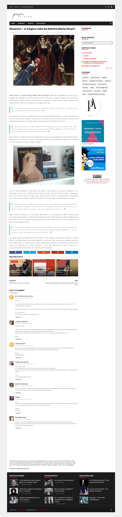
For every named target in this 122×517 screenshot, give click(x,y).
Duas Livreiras (19, 355)
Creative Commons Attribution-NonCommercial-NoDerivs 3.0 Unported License (97, 181)
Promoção (97, 91)
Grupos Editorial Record (30, 32)
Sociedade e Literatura (89, 84)
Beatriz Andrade (21, 384)
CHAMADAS (14, 261)
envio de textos (87, 91)
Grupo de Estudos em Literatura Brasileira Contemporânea (95, 62)
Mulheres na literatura (96, 81)
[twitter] (108, 7)
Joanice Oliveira (21, 322)
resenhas (67, 32)
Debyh (17, 397)
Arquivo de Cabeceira (92, 66)
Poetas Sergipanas (101, 87)
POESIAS (104, 77)
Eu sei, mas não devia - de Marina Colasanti (99, 490)
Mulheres (56, 32)
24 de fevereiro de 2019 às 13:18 (24, 323)
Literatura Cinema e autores (96, 94)
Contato (17, 7)
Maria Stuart (49, 32)
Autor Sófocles (62, 261)
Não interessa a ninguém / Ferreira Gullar (64, 490)
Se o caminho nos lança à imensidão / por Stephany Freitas (64, 500)
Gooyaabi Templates (42, 510)
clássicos (85, 87)
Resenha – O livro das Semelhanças (97, 499)
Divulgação (41, 23)
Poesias (30, 23)
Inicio (11, 7)
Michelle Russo (20, 417)
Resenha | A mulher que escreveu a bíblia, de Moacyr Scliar (42, 270)
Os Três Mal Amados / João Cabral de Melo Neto (99, 481)
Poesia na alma (95, 77)
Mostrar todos (109, 68)
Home (13, 23)
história (39, 32)
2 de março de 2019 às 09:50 (23, 419)
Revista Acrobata (90, 59)
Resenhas (21, 23)
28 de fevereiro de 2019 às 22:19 (24, 399)
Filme (84, 94)
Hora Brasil (88, 53)
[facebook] (106, 7)
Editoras (85, 81)
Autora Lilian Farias (27, 7)
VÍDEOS (105, 91)
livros (43, 32)
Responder (18, 317)
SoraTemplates (21, 510)
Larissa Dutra (20, 343)
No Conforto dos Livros (24, 296)
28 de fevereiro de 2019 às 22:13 (24, 386)
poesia (86, 56)
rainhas (62, 32)
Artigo (92, 87)
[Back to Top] (111, 509)
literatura (108, 81)
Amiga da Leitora (21, 362)
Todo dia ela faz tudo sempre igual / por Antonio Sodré (29, 481)
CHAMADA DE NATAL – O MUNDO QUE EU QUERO (19, 271)
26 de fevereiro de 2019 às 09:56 (24, 364)
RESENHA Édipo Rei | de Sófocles (64, 271)
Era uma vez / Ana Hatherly (64, 480)
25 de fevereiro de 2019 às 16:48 (24, 345)
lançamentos (102, 84)
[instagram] (111, 7)
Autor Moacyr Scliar (40, 261)
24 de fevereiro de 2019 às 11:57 (24, 298)
